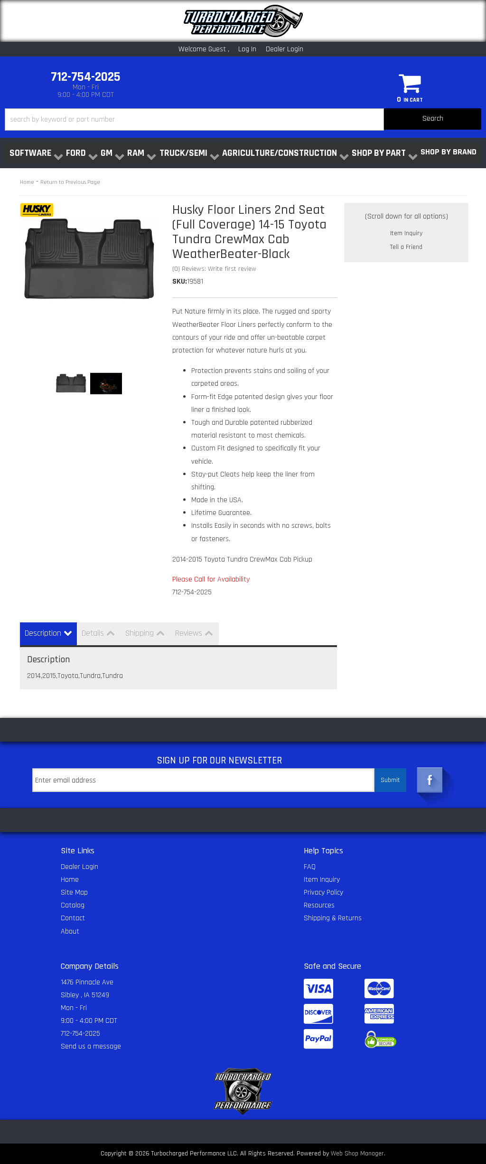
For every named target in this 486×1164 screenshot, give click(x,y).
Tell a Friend (406, 247)
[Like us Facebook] (430, 777)
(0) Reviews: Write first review (214, 269)
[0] (410, 83)
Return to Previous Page (70, 182)
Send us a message (91, 1046)
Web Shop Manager (357, 1153)
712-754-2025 (80, 1034)
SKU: (179, 281)
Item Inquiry (406, 233)
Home (27, 182)
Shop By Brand (449, 151)
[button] (243, 119)
